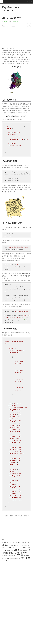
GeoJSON (25, 542)
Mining (23, 545)
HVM (7, 545)
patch (7, 547)
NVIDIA (27, 545)
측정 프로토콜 (12, 558)
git (28, 542)
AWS (5, 542)
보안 (21, 553)
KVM (20, 545)
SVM (3, 550)
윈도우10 (6, 558)
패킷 (6, 561)
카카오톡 (18, 558)
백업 (18, 553)
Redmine (19, 547)
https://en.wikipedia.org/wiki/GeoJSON (16, 116)
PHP (9, 547)
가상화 (16, 550)
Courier (11, 542)
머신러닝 (13, 553)
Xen (12, 550)
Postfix (13, 547)
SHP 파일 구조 (16, 67)
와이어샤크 (12, 555)
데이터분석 (14, 21)
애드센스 (6, 555)
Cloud (8, 542)
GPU (4, 545)
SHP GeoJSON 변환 (11, 18)
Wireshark (7, 550)
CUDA (15, 542)
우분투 (19, 555)
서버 (25, 552)
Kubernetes (15, 545)
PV (15, 547)
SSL (29, 547)
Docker (21, 542)
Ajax (3, 542)
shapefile (24, 547)
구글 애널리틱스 (24, 550)
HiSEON (6, 21)
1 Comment (13, 26)
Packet (3, 547)
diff (18, 542)
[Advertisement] (16, 36)
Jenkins (11, 545)
